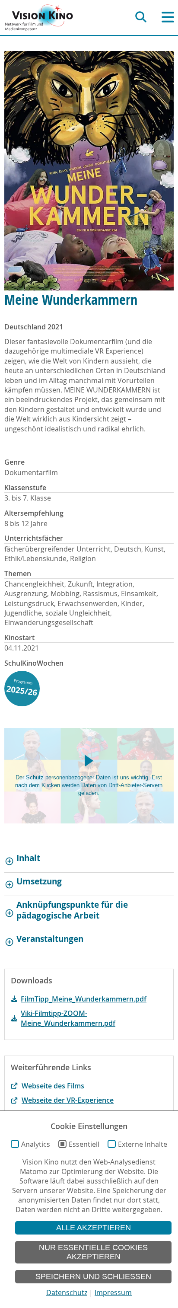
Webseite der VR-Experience (68, 1100)
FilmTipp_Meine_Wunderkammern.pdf (83, 999)
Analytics (35, 1144)
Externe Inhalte (142, 1144)
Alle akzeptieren (93, 1227)
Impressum (113, 1292)
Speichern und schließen (93, 1276)
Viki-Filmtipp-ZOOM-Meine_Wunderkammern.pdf (68, 1017)
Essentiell (84, 1144)
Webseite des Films (53, 1086)
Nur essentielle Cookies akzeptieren (93, 1252)
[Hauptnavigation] (168, 17)
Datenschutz (66, 1292)
